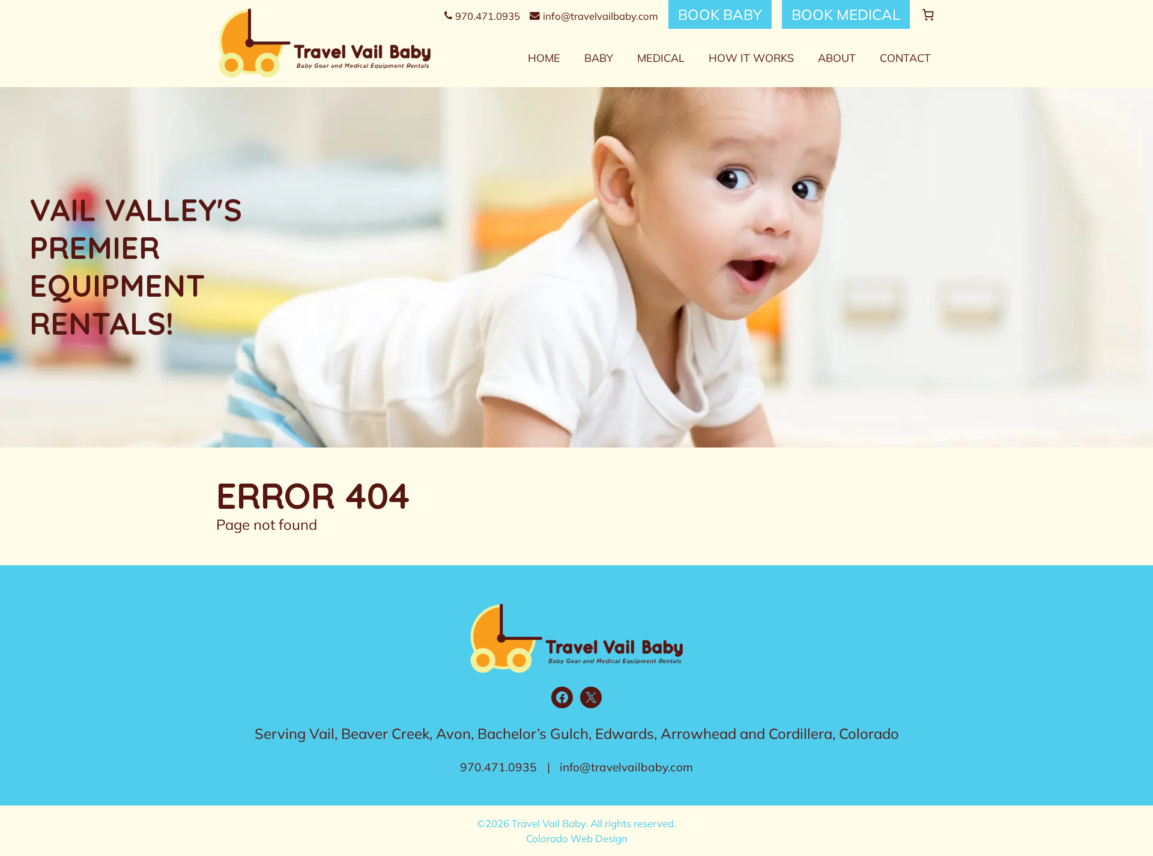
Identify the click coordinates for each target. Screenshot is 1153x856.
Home (544, 58)
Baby (598, 58)
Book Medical (845, 14)
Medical (661, 58)
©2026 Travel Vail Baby (531, 823)
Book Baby (720, 14)
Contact (905, 58)
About (837, 58)
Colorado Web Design (577, 838)
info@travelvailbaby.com (600, 16)
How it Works (751, 58)
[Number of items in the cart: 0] (928, 14)
